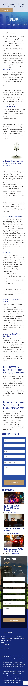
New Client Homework (18, 636)
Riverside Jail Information (19, 638)
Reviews (3, 636)
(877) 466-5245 (8, 10)
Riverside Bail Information (7, 638)
